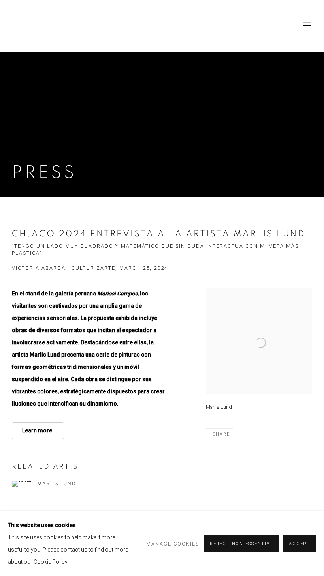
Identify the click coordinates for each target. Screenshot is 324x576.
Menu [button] (306, 26)
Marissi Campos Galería (71, 26)
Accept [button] (299, 543)
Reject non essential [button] (241, 543)
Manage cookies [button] (172, 544)
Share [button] (221, 434)
